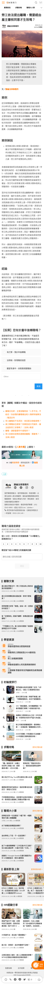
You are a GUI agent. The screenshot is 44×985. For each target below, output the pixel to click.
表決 (38, 386)
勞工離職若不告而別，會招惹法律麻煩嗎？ (23, 421)
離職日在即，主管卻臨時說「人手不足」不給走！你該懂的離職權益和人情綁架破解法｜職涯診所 (23, 414)
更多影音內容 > (36, 869)
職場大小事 (31, 8)
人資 (4, 474)
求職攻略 (18, 8)
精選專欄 (15, 463)
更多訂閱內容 (37, 747)
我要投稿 (8, 968)
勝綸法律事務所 (12, 89)
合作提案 (21, 968)
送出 (22, 566)
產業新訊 (7, 8)
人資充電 (20, 447)
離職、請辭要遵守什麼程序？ (17, 431)
